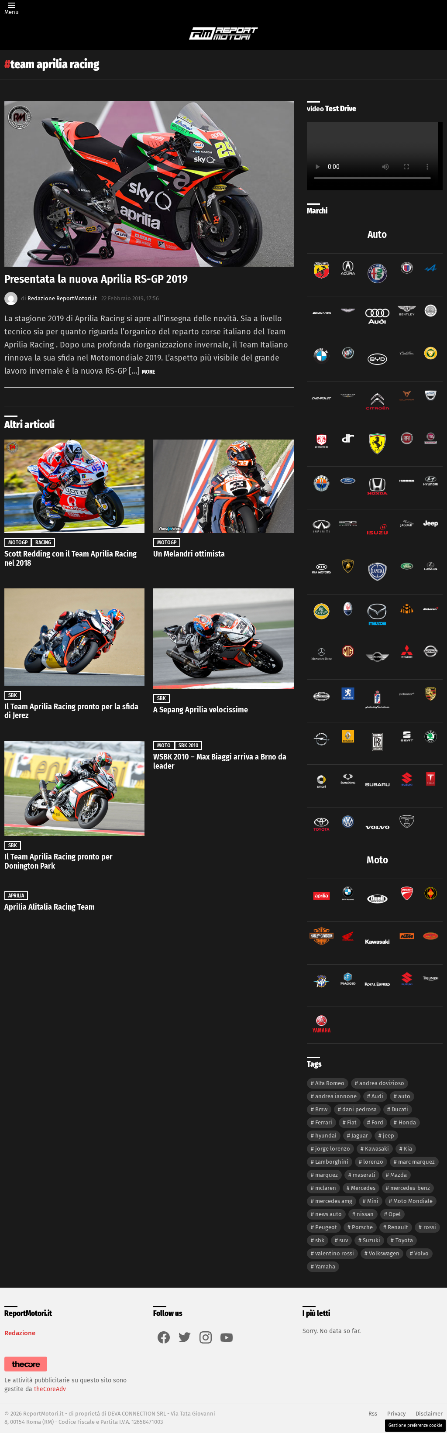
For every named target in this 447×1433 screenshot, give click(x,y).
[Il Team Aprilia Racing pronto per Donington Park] (74, 788)
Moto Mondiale (413, 1201)
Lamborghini (331, 1161)
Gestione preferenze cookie (415, 1425)
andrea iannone (336, 1096)
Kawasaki (377, 1148)
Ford (377, 1122)
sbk (319, 1240)
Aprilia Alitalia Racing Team (49, 907)
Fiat (352, 1122)
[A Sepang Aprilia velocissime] (223, 638)
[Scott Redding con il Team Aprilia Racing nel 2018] (74, 486)
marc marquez (416, 1161)
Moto (164, 745)
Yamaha (325, 1266)
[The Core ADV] (25, 1371)
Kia (408, 1148)
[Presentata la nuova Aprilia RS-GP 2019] (149, 184)
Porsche (362, 1227)
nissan (365, 1214)
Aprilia (16, 896)
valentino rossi (334, 1253)
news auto (328, 1214)
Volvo (421, 1253)
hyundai (326, 1135)
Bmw (321, 1109)
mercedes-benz (410, 1188)
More (148, 371)
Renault (398, 1227)
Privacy (396, 1413)
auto (404, 1096)
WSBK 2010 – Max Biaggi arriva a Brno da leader (219, 761)
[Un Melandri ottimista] (223, 486)
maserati (364, 1175)
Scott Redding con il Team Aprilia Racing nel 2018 (70, 558)
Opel (395, 1214)
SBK (12, 695)
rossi (429, 1227)
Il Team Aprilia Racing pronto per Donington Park (58, 861)
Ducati (400, 1109)
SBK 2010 (188, 745)
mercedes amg (333, 1201)
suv (343, 1240)
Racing (43, 543)
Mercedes (363, 1188)
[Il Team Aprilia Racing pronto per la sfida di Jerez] (74, 636)
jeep (388, 1135)
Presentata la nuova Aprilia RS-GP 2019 (96, 279)
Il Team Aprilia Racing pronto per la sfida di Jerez (71, 711)
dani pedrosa (359, 1109)
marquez (326, 1175)
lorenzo (373, 1161)
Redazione (19, 1333)
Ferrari (323, 1122)
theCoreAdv (50, 1389)
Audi (377, 1096)
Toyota (404, 1240)
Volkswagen (384, 1253)
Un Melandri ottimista (189, 554)
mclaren (325, 1188)
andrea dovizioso (381, 1083)
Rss (372, 1413)
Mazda (398, 1175)
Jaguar (359, 1135)
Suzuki (371, 1240)
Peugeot (326, 1227)
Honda (407, 1122)
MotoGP (18, 543)
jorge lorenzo (332, 1148)
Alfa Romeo (329, 1083)
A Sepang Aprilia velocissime (200, 710)
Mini (372, 1201)
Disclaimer (429, 1413)
